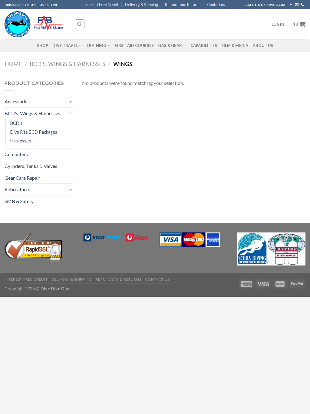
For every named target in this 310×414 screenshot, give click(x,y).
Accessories (17, 101)
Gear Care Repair (22, 178)
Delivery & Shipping (141, 4)
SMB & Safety (19, 201)
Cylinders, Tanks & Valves (31, 166)
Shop (42, 45)
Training (96, 45)
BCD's (16, 123)
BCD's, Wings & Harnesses (67, 64)
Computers (16, 154)
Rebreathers (17, 189)
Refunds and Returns (182, 4)
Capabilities (203, 45)
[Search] (80, 24)
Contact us (216, 4)
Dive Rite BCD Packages (33, 132)
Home (13, 64)
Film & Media (235, 45)
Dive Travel (65, 45)
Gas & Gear (170, 45)
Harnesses (20, 140)
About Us (263, 45)
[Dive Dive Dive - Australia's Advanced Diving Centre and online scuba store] (35, 24)
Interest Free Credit (101, 4)
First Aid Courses (134, 45)
